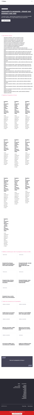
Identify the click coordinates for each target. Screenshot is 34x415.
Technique (24, 397)
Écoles (25, 388)
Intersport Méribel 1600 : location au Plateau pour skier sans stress (15, 47)
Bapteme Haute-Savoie (16, 387)
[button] (32, 1)
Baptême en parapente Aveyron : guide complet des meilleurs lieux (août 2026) (18, 56)
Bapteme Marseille (17, 386)
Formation (24, 389)
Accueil (19, 385)
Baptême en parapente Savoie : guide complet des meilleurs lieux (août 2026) (17, 74)
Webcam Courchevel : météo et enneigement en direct (13, 41)
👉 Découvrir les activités (17, 413)
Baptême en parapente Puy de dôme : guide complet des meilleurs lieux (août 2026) (17, 184)
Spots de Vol (5, 254)
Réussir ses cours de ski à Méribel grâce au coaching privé (14, 42)
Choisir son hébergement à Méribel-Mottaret (11, 46)
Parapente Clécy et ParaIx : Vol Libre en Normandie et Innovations (8, 281)
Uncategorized (24, 398)
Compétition (24, 386)
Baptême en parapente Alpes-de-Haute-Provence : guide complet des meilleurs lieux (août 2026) (6, 185)
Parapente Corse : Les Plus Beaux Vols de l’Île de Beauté (8, 297)
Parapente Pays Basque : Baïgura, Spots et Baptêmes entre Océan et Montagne (8, 264)
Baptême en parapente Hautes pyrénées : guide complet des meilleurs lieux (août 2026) (17, 145)
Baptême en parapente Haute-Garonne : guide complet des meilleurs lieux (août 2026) (6, 107)
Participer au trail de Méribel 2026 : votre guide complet (13, 40)
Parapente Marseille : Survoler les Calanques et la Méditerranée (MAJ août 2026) (25, 265)
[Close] (33, 411)
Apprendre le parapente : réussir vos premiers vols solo (13, 37)
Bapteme (25, 385)
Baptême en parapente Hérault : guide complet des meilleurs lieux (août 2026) (17, 51)
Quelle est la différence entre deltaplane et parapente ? (13, 45)
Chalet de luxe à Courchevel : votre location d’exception (13, 38)
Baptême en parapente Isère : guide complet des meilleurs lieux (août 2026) (17, 70)
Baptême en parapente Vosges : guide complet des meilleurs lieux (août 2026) (17, 58)
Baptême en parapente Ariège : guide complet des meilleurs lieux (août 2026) (17, 64)
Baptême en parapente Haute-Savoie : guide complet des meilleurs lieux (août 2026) (17, 107)
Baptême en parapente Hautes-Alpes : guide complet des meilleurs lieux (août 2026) (27, 107)
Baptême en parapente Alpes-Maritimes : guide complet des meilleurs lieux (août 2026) (6, 224)
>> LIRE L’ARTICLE (5, 20)
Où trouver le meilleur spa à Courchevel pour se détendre (8, 344)
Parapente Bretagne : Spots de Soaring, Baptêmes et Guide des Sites (24, 281)
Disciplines (24, 387)
